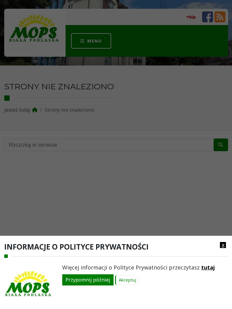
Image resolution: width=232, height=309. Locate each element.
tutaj (208, 267)
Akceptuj (127, 280)
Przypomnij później (88, 279)
